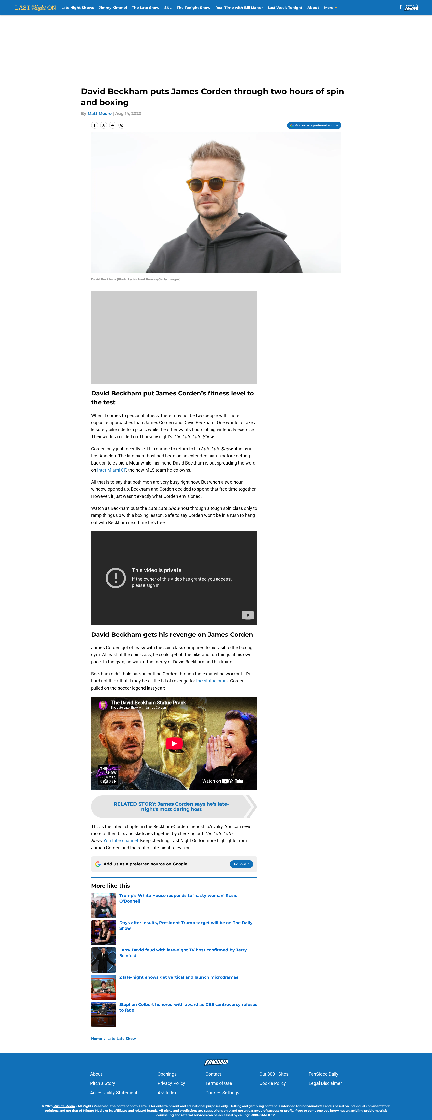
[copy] (121, 125)
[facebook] (400, 7)
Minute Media (64, 1106)
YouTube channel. (121, 840)
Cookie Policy (272, 1083)
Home (96, 1038)
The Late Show (145, 7)
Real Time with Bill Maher (239, 7)
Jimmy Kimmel (113, 7)
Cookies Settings (222, 1092)
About (313, 7)
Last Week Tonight (285, 7)
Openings (167, 1074)
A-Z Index (167, 1092)
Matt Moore (100, 113)
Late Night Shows (77, 7)
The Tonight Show (193, 7)
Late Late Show (121, 1038)
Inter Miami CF (111, 470)
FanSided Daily (323, 1074)
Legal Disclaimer (325, 1083)
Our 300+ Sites (274, 1074)
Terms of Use (218, 1083)
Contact (213, 1074)
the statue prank (212, 681)
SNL (167, 7)
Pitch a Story (102, 1083)
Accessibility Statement (113, 1092)
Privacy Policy (171, 1083)
